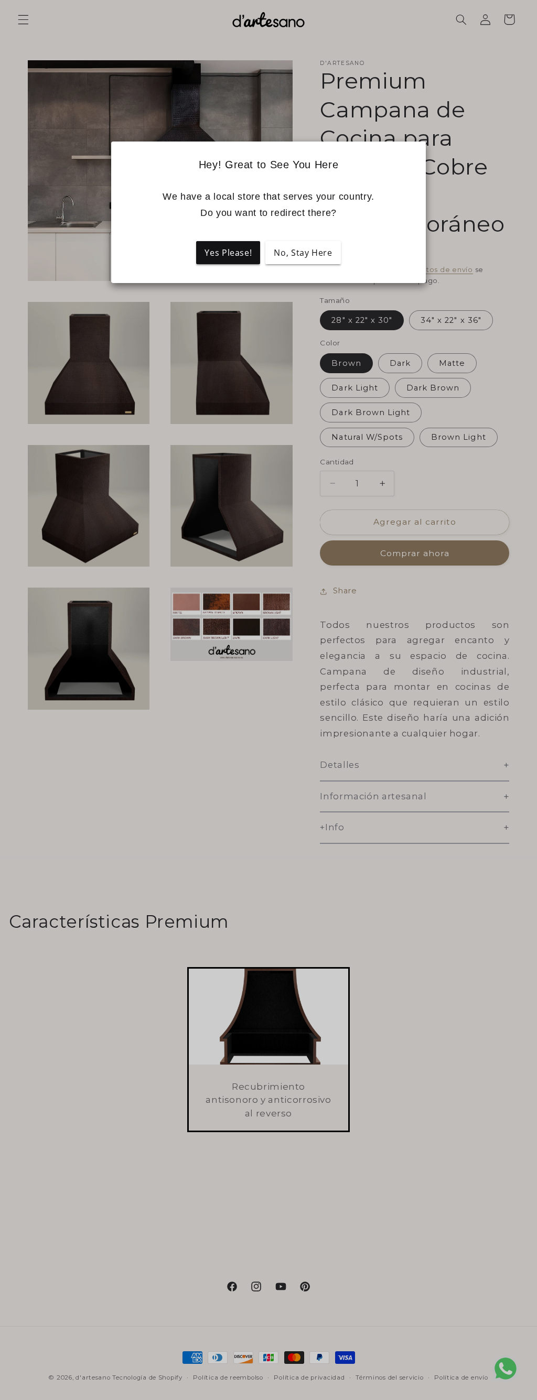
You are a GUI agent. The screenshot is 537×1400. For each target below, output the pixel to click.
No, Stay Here (303, 252)
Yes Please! (228, 252)
